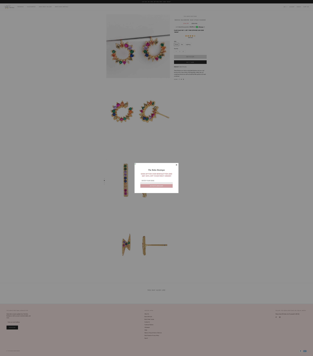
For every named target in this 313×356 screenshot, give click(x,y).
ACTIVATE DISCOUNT (156, 186)
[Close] (177, 165)
